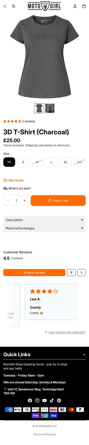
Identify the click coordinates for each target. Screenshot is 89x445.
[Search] (13, 6)
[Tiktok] (51, 400)
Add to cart (61, 200)
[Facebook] (30, 400)
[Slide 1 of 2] (39, 108)
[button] (12, 121)
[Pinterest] (59, 400)
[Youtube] (44, 400)
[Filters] (71, 272)
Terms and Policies (45, 434)
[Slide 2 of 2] (49, 108)
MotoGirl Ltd (49, 426)
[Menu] (5, 6)
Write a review (34, 273)
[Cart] (84, 6)
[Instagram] (37, 400)
